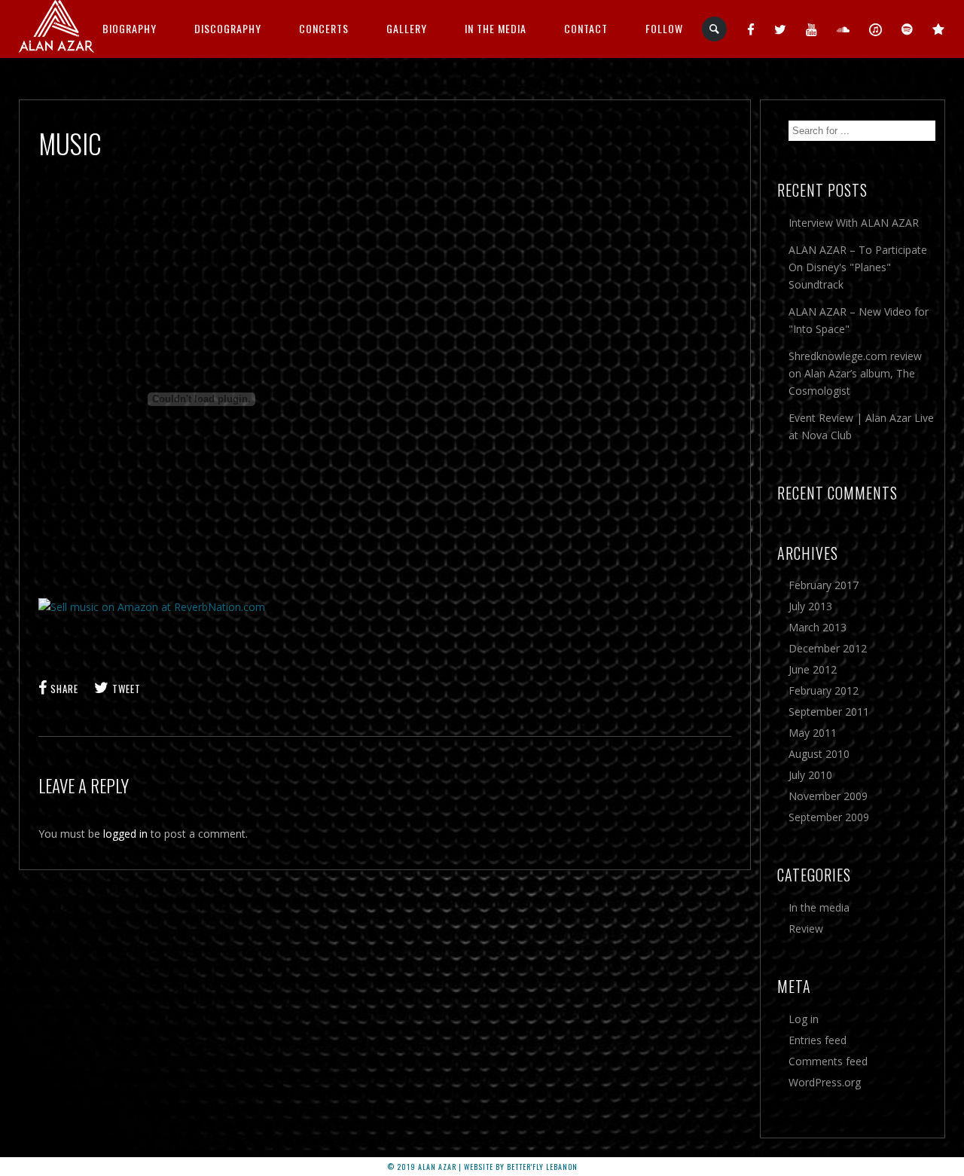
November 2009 (828, 796)
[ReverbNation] (938, 28)
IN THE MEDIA (495, 28)
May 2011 (813, 732)
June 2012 (813, 669)
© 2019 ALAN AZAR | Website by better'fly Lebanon (482, 1166)
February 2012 (824, 690)
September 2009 (829, 817)
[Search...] (715, 29)
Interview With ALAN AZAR (854, 222)
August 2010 (819, 754)
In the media (819, 907)
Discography (227, 28)
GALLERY (406, 28)
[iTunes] (876, 28)
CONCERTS (324, 28)
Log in (804, 1019)
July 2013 (810, 606)
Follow (664, 28)
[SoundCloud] (843, 28)
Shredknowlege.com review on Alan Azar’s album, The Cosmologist (855, 373)
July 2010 (810, 775)
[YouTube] (812, 28)
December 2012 (828, 648)
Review (806, 928)
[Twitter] (780, 28)
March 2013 (818, 627)
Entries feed (818, 1040)
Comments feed (828, 1061)
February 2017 (824, 585)
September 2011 (829, 711)
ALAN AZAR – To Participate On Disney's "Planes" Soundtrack (858, 267)
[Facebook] (751, 28)
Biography (129, 28)
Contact (586, 28)
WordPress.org (825, 1082)
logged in (125, 833)
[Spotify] (907, 28)
